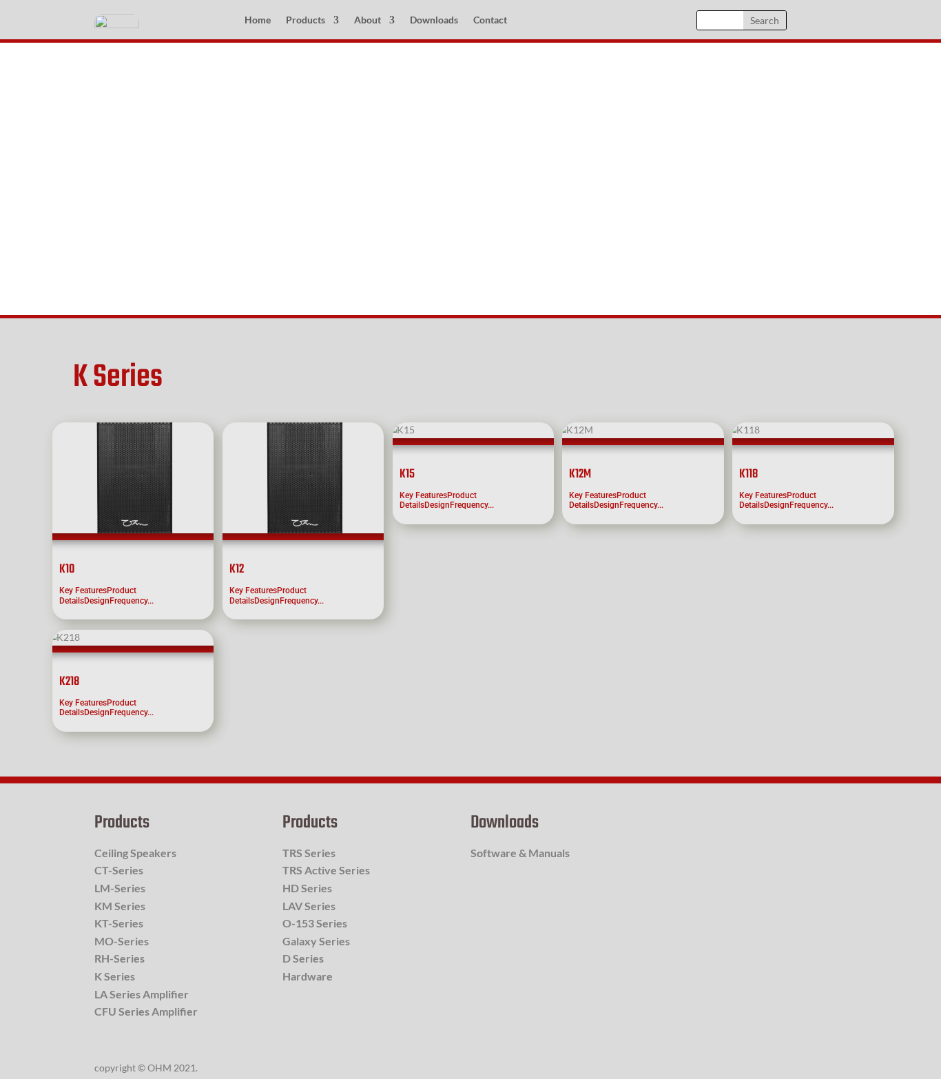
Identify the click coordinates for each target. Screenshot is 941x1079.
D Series (303, 958)
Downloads (434, 20)
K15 (407, 474)
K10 (66, 569)
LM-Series (119, 887)
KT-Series (118, 922)
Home (258, 20)
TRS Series (308, 852)
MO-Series (121, 940)
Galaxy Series (316, 940)
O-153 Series (314, 922)
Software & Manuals (520, 852)
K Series (114, 976)
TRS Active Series (326, 869)
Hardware (307, 976)
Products (305, 20)
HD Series (307, 887)
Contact (490, 20)
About (367, 20)
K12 (236, 569)
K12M (580, 474)
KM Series (119, 905)
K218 (69, 682)
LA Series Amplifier (141, 993)
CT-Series (118, 869)
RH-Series (119, 958)
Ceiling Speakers (135, 852)
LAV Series (308, 905)
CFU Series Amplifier (146, 1011)
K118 (748, 474)
